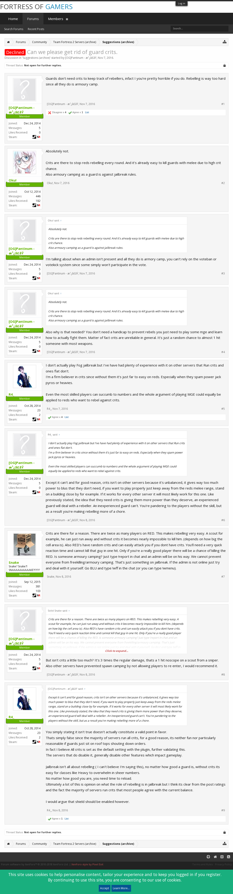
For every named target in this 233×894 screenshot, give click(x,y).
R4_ (49, 409)
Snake (50, 577)
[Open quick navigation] (225, 41)
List (87, 112)
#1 (223, 104)
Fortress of (36, 6)
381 (38, 586)
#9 (223, 810)
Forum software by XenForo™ (34, 864)
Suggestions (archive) (36, 58)
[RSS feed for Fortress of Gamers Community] (228, 857)
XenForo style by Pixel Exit (87, 864)
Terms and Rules (202, 864)
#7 (223, 577)
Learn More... (121, 888)
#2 (223, 183)
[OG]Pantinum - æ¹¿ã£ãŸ (80, 58)
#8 (223, 674)
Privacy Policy (223, 864)
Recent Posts (36, 29)
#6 (223, 520)
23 (39, 410)
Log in (181, 3)
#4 (223, 352)
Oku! (50, 183)
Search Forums (13, 29)
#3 (223, 273)
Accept (104, 888)
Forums (33, 18)
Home (13, 18)
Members (55, 18)
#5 (223, 409)
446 (38, 196)
